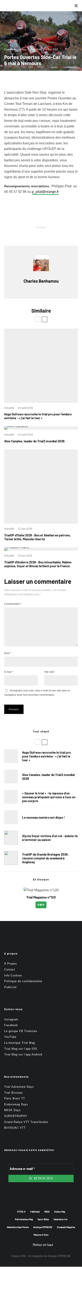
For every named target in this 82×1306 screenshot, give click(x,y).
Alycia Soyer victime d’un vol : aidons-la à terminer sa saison (50, 838)
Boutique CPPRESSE (42, 1227)
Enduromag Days (16, 1104)
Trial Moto (36, 49)
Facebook (11, 1025)
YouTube (10, 1036)
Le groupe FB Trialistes (20, 1031)
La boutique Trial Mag (19, 1042)
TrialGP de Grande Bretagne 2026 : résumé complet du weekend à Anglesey (45, 858)
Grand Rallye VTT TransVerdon (26, 1122)
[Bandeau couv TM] (11, 817)
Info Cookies (13, 975)
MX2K (47, 1211)
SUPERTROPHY (15, 1116)
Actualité (9, 407)
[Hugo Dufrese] (41, 366)
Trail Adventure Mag (24, 1219)
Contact (9, 969)
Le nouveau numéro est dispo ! (43, 817)
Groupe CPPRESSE (59, 1256)
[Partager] (19, 234)
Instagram (11, 1019)
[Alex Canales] (41, 428)
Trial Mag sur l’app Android (23, 1054)
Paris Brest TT (14, 1098)
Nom (7, 653)
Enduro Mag (59, 1211)
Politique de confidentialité (23, 981)
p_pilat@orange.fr (45, 191)
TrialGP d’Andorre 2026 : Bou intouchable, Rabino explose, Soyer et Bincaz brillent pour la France (37, 564)
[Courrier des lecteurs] (11, 797)
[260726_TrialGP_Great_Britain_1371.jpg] (11, 838)
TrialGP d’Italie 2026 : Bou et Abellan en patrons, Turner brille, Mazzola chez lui (37, 537)
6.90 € (41, 904)
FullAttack (35, 1211)
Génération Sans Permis (18, 1227)
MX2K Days (12, 1110)
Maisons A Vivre (41, 1235)
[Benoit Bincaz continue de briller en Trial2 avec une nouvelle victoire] (41, 486)
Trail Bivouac (13, 1092)
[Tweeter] (30, 234)
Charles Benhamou (15, 49)
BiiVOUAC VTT (15, 1127)
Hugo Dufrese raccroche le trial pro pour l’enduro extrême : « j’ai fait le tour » (38, 416)
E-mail (8, 671)
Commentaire (12, 603)
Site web (49, 671)
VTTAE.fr (21, 1211)
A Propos (10, 963)
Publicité (10, 987)
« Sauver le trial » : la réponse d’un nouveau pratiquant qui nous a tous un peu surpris (48, 797)
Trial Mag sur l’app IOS (20, 1048)
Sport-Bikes (43, 1219)
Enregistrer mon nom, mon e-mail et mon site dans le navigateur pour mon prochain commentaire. (37, 692)
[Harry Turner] (11, 858)
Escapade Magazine (66, 1227)
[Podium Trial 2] (41, 549)
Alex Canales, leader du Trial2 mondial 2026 (34, 441)
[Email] (52, 234)
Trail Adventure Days (19, 1086)
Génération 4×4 (60, 1219)
